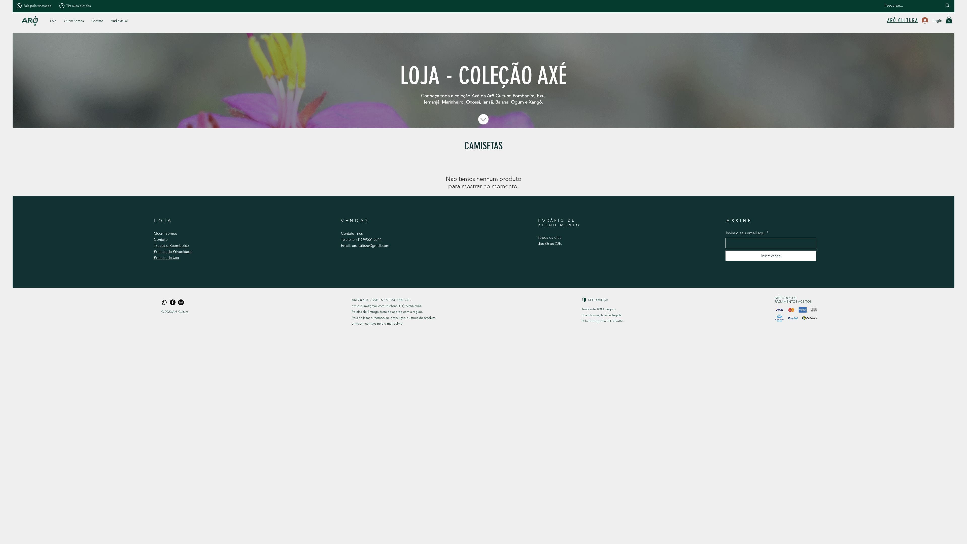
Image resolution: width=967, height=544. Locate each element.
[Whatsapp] (164, 302)
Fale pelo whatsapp (37, 6)
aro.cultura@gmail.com (370, 245)
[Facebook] (173, 302)
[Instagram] (181, 302)
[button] (119, 21)
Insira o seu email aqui (746, 233)
